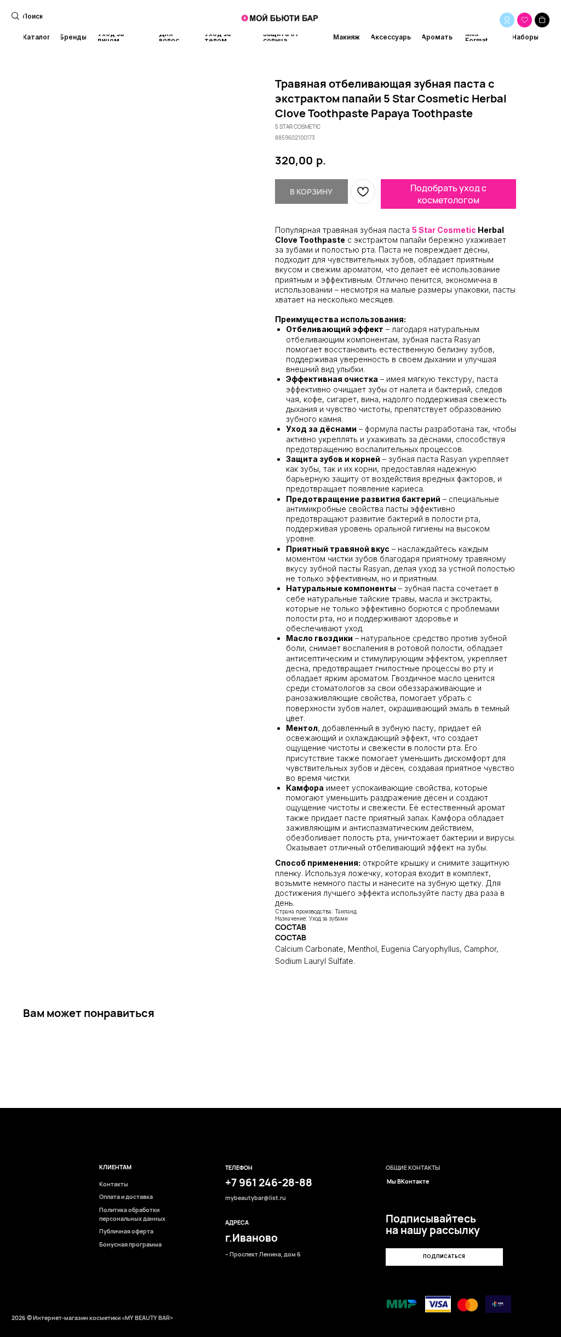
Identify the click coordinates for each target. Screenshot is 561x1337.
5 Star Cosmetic (444, 230)
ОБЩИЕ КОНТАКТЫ (413, 1168)
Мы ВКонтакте (408, 1181)
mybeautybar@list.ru (255, 1198)
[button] (444, 1257)
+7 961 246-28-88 (268, 1182)
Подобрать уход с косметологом (448, 194)
